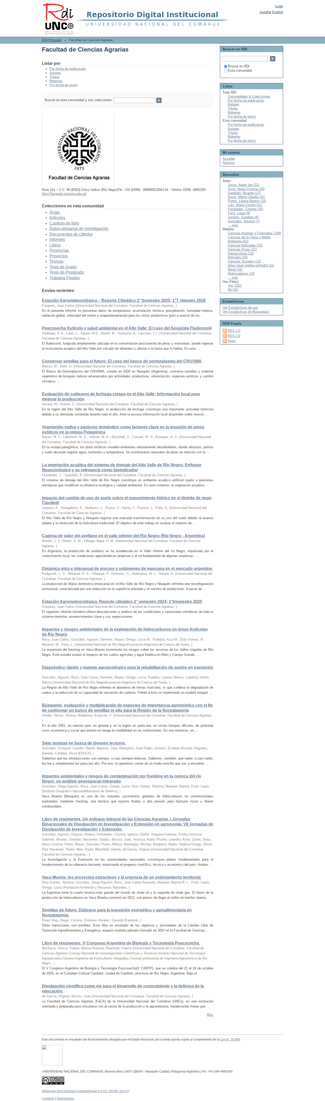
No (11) (233, 289)
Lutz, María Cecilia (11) (245, 205)
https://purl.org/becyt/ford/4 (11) (251, 265)
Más (210, 1015)
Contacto (48, 1098)
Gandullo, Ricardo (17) (244, 193)
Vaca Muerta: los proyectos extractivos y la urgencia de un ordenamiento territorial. (121, 877)
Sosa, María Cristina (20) (246, 189)
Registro (229, 163)
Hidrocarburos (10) (241, 273)
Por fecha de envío (63, 85)
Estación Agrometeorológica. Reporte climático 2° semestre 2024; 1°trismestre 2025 (122, 601)
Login (279, 6)
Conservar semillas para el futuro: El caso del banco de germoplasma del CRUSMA (122, 361)
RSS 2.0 (234, 336)
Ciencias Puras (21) (242, 249)
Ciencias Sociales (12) (244, 261)
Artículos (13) (238, 257)
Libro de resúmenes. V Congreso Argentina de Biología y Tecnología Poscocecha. (121, 943)
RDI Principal (51, 40)
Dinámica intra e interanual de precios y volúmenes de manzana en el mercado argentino (127, 568)
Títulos (55, 77)
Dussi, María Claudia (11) (246, 197)
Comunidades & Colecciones (249, 96)
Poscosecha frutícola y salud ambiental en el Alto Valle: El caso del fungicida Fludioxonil (127, 328)
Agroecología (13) (241, 253)
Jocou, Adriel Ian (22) (243, 185)
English (277, 12)
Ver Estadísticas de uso (240, 307)
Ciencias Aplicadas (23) (245, 245)
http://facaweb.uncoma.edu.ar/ (64, 194)
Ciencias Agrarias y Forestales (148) (254, 233)
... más (233, 225)
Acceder (229, 159)
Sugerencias (65, 1098)
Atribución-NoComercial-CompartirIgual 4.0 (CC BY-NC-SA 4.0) (85, 1091)
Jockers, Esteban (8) (243, 217)
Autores (55, 73)
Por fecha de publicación (68, 69)
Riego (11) (235, 269)
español (265, 12)
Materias (56, 81)
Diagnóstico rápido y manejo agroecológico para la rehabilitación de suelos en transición (127, 667)
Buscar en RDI (239, 66)
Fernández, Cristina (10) (245, 209)
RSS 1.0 (234, 331)
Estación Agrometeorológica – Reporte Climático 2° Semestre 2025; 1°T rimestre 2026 (124, 300)
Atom (232, 341)
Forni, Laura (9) (239, 213)
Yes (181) (235, 285)
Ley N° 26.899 (230, 1039)
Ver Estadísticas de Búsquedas (246, 312)
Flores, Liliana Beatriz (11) (247, 201)
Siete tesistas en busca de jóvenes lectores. (84, 743)
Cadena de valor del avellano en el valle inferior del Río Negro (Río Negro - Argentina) (123, 536)
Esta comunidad (240, 70)
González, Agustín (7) (244, 221)
